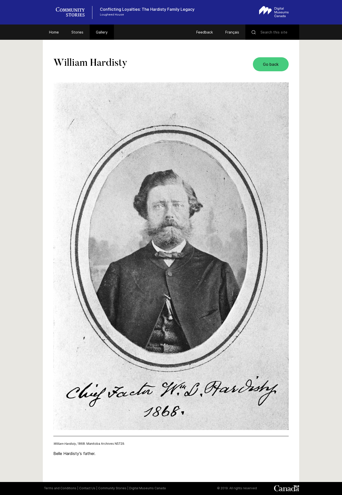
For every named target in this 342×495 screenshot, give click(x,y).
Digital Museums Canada (147, 488)
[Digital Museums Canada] (274, 11)
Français (232, 32)
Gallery (102, 32)
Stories (77, 32)
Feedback (204, 32)
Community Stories (112, 488)
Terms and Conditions (60, 488)
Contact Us (87, 488)
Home (54, 32)
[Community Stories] (72, 12)
